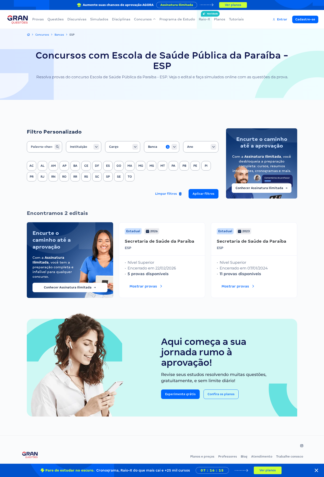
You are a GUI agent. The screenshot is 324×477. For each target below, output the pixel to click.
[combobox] (83, 147)
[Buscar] (57, 147)
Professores (227, 456)
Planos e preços (202, 456)
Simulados (99, 19)
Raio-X (204, 17)
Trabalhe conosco (289, 456)
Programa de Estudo (177, 19)
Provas (38, 19)
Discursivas (76, 19)
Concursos (143, 19)
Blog (244, 456)
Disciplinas (121, 19)
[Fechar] (316, 470)
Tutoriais (236, 19)
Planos (219, 19)
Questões (55, 19)
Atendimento (261, 456)
